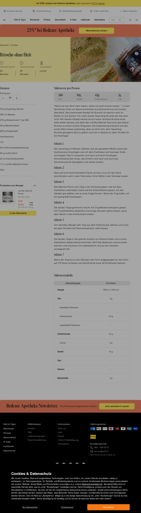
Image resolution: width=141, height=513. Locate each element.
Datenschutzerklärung (92, 484)
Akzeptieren (108, 507)
